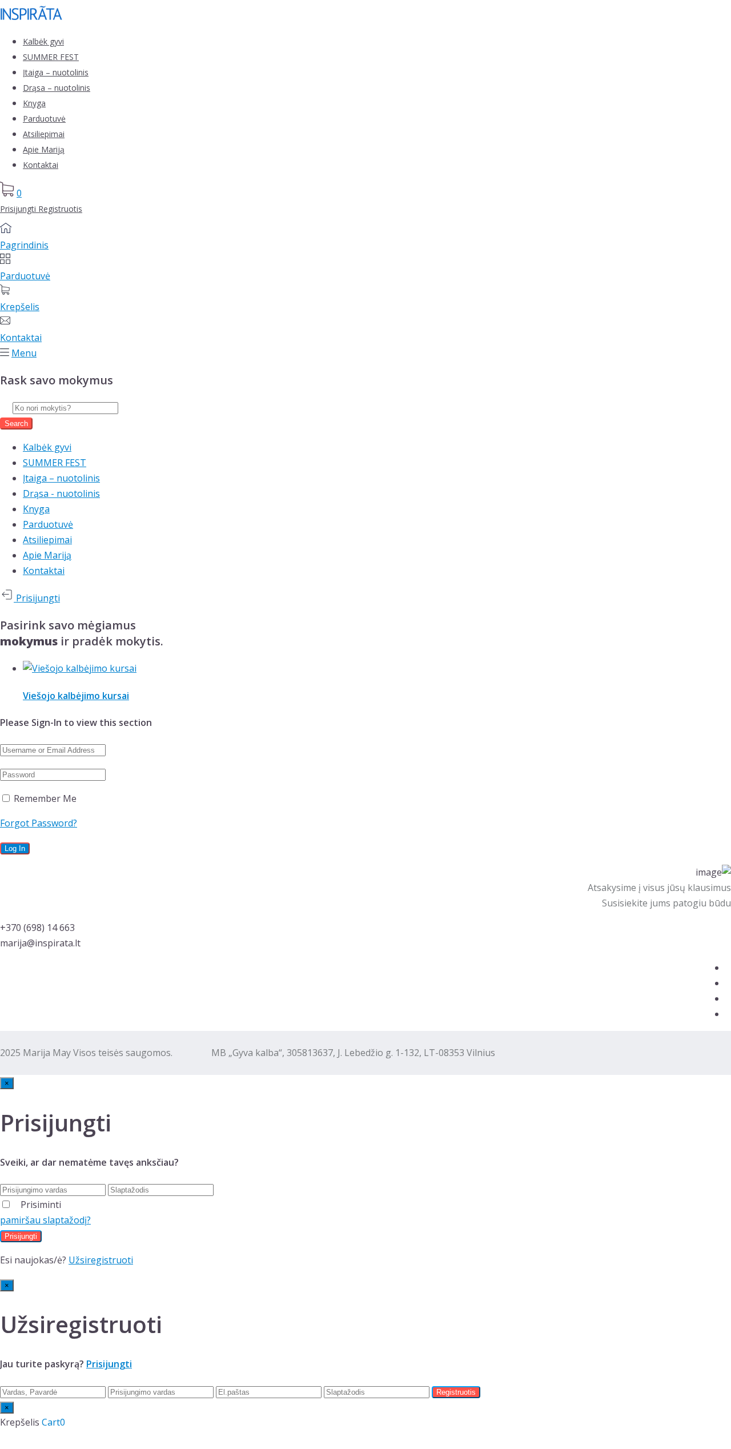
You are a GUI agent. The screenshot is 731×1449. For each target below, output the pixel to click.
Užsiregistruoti (101, 1260)
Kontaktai (40, 164)
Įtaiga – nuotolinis (56, 72)
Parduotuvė (44, 118)
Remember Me (44, 798)
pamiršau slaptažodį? (45, 1220)
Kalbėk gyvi (43, 41)
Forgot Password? (38, 823)
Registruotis (60, 208)
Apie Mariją (44, 149)
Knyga (34, 103)
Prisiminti (41, 1204)
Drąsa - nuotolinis (61, 493)
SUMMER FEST (51, 56)
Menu (24, 353)
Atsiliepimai (44, 134)
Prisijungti (19, 208)
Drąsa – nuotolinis (56, 87)
